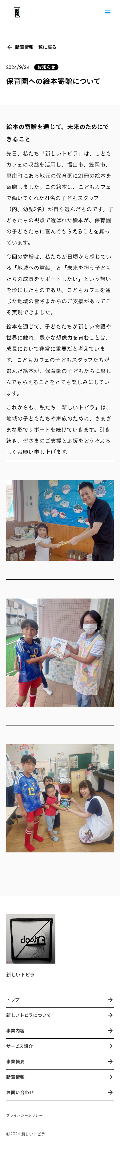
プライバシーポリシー (24, 1115)
